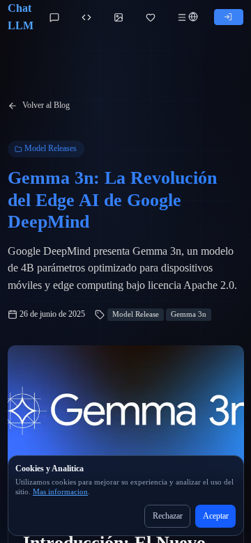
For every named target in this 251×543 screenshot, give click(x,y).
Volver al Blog (46, 105)
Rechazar (168, 516)
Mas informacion (60, 492)
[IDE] (86, 17)
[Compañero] (150, 17)
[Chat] (54, 17)
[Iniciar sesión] (228, 17)
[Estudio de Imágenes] (118, 17)
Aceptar (216, 516)
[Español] (193, 17)
